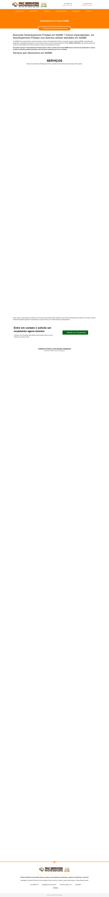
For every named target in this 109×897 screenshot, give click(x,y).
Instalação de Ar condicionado (27, 256)
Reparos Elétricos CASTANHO (27, 764)
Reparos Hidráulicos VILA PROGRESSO (27, 590)
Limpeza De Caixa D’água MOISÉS (27, 830)
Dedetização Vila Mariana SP (27, 839)
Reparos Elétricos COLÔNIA (27, 457)
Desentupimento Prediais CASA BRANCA (27, 756)
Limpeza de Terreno (27, 176)
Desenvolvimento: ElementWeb (54, 895)
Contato (88, 11)
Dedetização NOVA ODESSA (27, 689)
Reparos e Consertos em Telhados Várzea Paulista (26, 772)
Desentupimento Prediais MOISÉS (27, 449)
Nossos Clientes (61, 11)
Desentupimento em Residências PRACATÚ (26, 714)
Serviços (47, 11)
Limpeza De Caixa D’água (26, 297)
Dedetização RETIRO (26, 490)
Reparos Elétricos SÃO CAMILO (26, 557)
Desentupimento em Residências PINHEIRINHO (27, 681)
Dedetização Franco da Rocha (27, 532)
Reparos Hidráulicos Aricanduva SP (27, 507)
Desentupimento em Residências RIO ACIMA (26, 822)
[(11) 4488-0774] (75, 4)
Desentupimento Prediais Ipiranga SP (26, 515)
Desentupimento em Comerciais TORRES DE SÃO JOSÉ (26, 615)
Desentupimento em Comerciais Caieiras (27, 540)
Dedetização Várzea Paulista (27, 407)
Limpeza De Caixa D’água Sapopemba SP (26, 648)
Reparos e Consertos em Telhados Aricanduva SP (26, 781)
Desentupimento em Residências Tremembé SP (27, 731)
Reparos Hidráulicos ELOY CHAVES (27, 814)
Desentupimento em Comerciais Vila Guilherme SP (26, 424)
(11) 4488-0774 (68, 4)
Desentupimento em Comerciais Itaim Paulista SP (26, 573)
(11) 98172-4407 (87, 4)
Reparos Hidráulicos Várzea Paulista (26, 366)
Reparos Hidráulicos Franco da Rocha (26, 739)
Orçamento (76, 11)
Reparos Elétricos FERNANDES (26, 631)
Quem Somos (34, 11)
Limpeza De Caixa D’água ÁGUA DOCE (27, 482)
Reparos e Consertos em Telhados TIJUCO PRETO (27, 499)
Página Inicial (19, 11)
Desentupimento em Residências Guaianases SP (26, 548)
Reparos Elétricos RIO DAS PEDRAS (26, 416)
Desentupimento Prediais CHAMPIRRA (26, 673)
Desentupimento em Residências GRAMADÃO (27, 391)
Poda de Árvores (27, 135)
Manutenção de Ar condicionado (26, 94)
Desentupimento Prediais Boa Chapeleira (27, 656)
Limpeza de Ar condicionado (26, 215)
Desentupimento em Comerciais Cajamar (27, 797)
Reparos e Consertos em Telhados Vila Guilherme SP (27, 789)
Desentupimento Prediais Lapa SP (27, 623)
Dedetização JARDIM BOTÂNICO (26, 399)
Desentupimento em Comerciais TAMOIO (27, 640)
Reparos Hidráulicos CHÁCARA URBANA (27, 565)
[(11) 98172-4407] (94, 4)
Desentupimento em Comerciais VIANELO (27, 432)
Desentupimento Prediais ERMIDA (27, 358)
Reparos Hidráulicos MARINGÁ (26, 374)
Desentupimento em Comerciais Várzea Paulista (26, 474)
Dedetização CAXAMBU (27, 698)
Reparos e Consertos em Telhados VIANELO (26, 598)
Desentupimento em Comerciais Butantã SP (26, 847)
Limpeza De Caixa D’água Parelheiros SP (27, 706)
